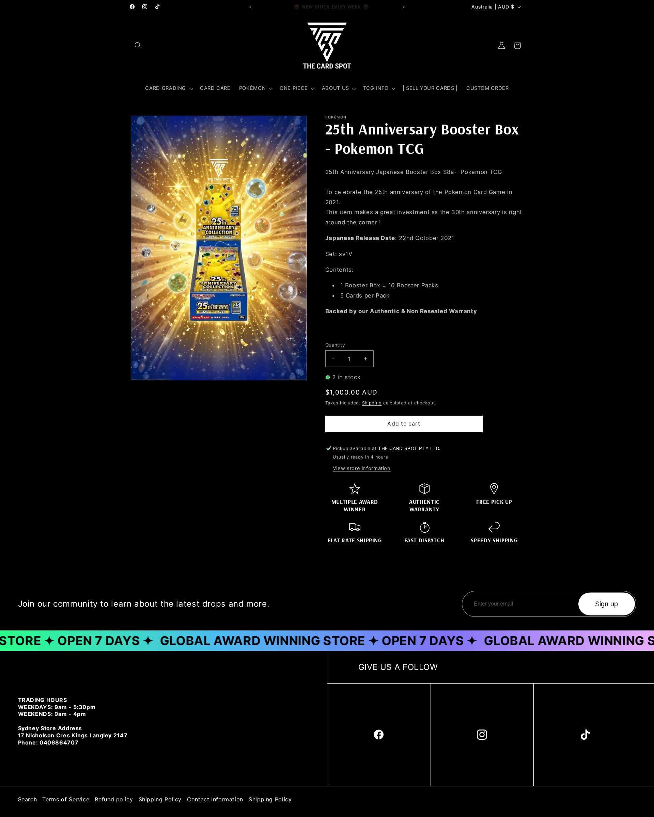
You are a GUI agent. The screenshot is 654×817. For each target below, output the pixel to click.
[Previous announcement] (250, 7)
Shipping (372, 402)
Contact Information (215, 799)
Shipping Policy (160, 799)
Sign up (606, 604)
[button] (138, 45)
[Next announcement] (403, 7)
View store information (362, 468)
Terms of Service (65, 799)
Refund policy (114, 799)
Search (27, 799)
